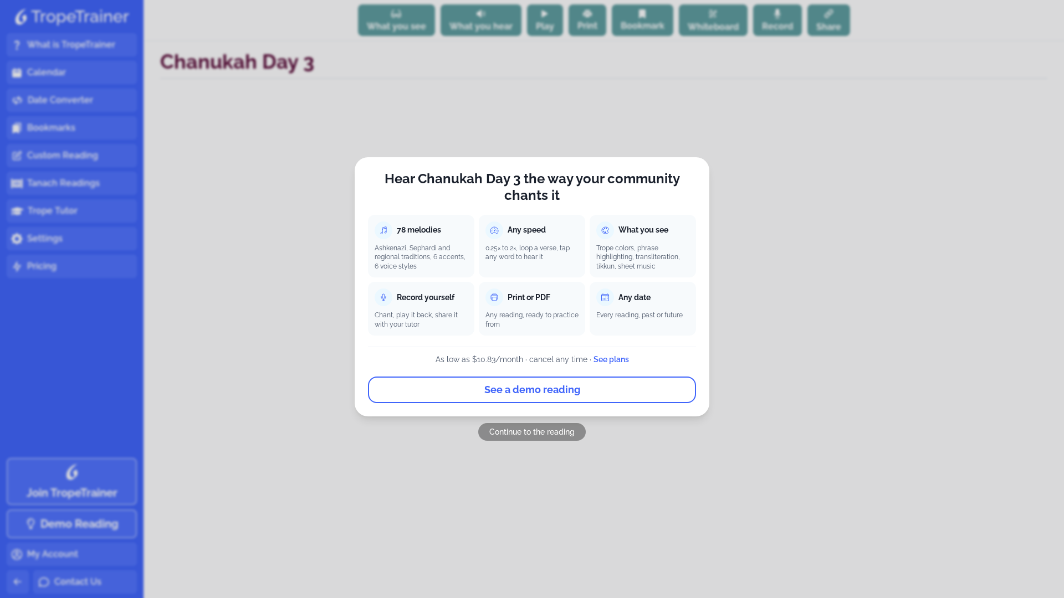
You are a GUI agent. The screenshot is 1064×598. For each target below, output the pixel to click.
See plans (611, 359)
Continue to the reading (532, 431)
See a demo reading (532, 389)
